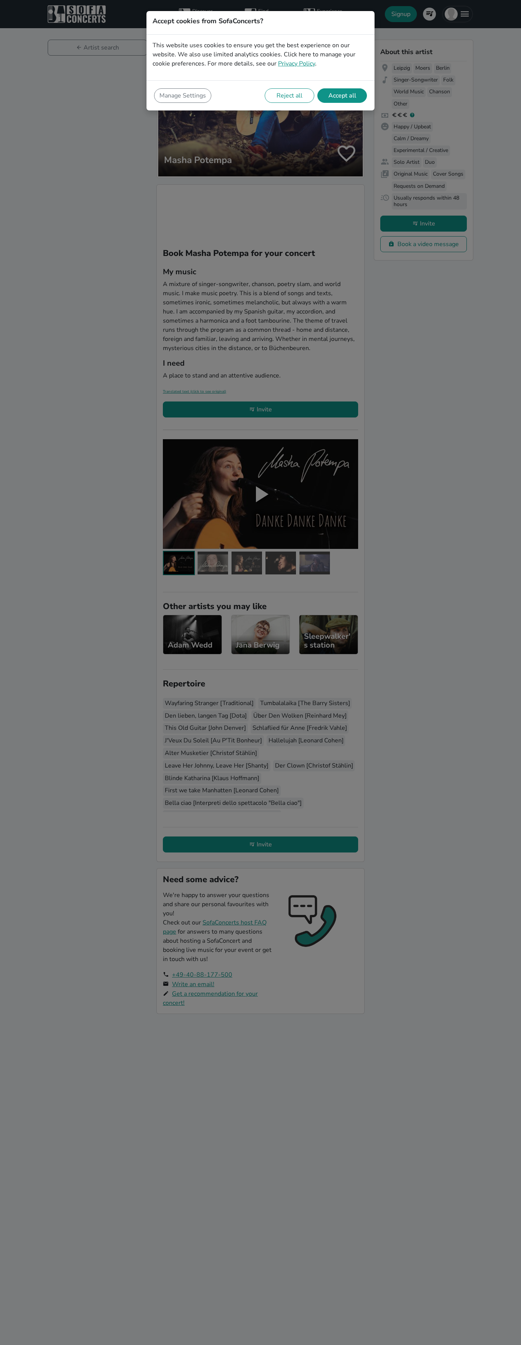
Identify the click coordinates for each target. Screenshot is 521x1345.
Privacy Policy (296, 63)
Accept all (342, 95)
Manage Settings (182, 95)
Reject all (289, 95)
